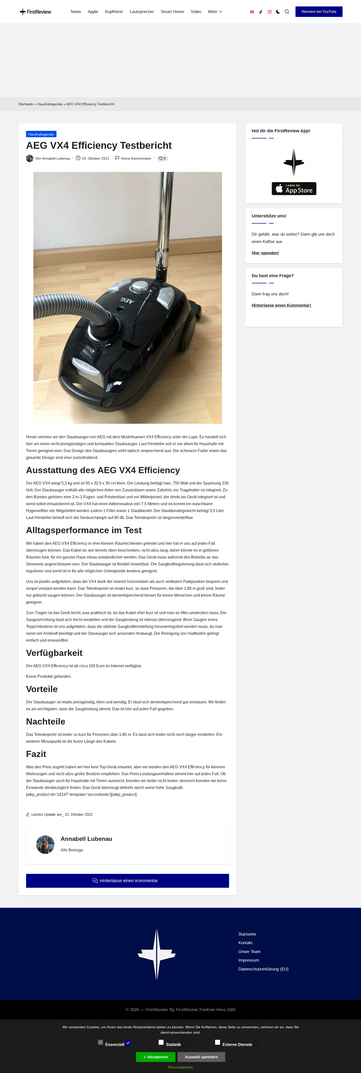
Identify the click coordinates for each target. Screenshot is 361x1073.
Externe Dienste (237, 1044)
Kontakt (245, 942)
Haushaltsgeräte (50, 104)
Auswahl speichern (201, 1057)
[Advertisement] (180, 60)
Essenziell (115, 1044)
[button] (319, 11)
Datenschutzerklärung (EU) (263, 969)
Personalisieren (180, 1067)
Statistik (174, 1044)
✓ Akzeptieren (155, 1057)
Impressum (248, 960)
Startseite (25, 104)
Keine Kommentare (136, 158)
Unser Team (249, 951)
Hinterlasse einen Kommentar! (282, 305)
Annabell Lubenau (86, 838)
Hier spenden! (265, 253)
